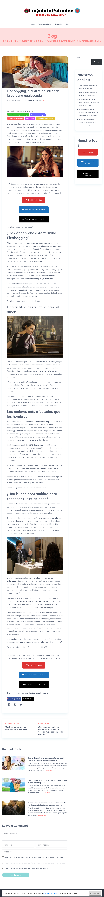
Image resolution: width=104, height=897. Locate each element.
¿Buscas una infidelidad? (35, 684)
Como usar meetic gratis (45, 118)
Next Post (43, 723)
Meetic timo (30, 118)
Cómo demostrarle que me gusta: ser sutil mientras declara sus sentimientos (45, 759)
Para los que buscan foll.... (35, 219)
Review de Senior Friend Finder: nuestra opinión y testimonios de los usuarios (88, 123)
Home (5, 41)
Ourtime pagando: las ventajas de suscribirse (16, 728)
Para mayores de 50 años (35, 210)
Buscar (77, 58)
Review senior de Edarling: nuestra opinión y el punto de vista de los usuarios (89, 102)
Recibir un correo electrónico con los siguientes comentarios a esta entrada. (35, 863)
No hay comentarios (33, 101)
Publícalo (28, 699)
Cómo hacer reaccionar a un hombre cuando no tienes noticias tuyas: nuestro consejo (47, 804)
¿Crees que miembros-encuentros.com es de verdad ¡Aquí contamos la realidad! (50, 730)
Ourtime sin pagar (38, 115)
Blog (67, 24)
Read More (49, 770)
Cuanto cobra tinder (15, 118)
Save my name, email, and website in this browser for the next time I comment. (33, 857)
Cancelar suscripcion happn (18, 115)
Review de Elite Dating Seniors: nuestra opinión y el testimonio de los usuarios (88, 112)
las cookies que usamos (50, 893)
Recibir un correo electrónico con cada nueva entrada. (26, 868)
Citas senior (58, 24)
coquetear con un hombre (31, 41)
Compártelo (15, 699)
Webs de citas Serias (44, 24)
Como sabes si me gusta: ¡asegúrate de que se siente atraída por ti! (47, 781)
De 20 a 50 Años (35, 200)
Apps (33, 24)
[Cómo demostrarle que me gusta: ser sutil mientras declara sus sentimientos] (13, 763)
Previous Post (13, 723)
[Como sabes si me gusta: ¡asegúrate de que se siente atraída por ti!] (13, 785)
